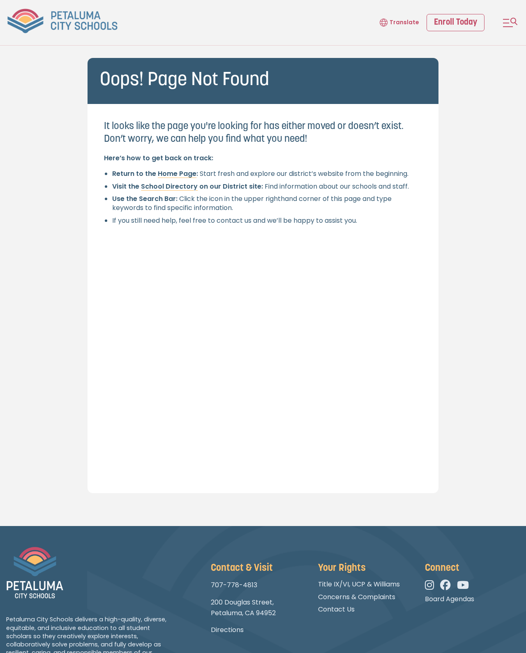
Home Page (177, 173)
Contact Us (336, 609)
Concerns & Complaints (356, 597)
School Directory (169, 186)
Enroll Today (455, 22)
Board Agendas (449, 599)
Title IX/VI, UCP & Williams (359, 584)
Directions (227, 630)
